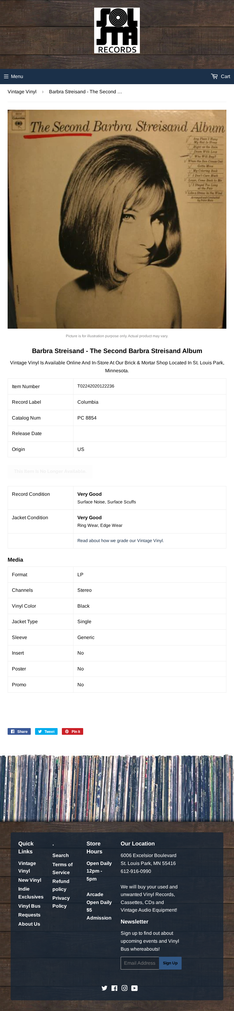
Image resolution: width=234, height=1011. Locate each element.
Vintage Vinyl (22, 91)
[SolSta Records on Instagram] (125, 988)
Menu (17, 76)
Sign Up (170, 963)
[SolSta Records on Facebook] (114, 988)
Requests (29, 914)
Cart (225, 76)
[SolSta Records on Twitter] (104, 988)
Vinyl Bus (29, 906)
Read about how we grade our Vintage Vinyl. (120, 540)
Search (60, 855)
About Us (29, 924)
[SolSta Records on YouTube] (134, 988)
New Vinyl (29, 880)
